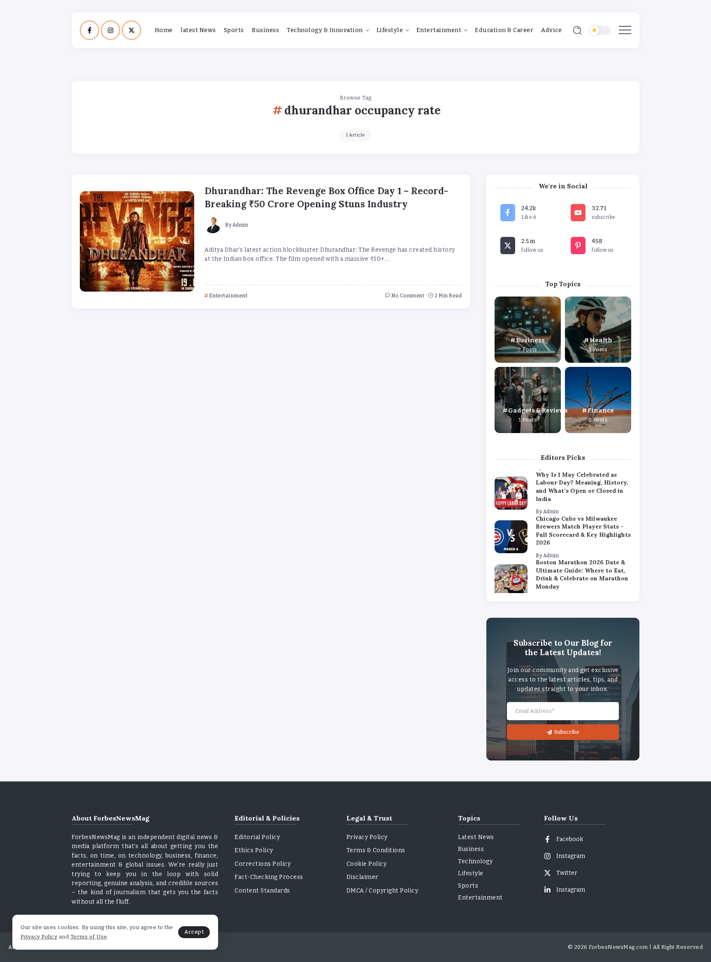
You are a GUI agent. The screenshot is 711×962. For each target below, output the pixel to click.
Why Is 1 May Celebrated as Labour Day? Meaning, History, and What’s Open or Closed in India (582, 487)
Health (601, 340)
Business (530, 340)
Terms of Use (88, 937)
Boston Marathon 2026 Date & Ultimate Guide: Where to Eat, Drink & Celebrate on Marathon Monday (582, 574)
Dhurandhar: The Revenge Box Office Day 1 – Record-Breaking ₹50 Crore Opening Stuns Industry (326, 197)
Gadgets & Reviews (538, 410)
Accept (194, 932)
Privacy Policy (39, 937)
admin (240, 225)
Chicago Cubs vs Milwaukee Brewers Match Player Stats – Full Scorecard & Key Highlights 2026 (583, 531)
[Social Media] (89, 30)
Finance (601, 410)
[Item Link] (137, 241)
